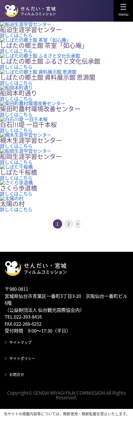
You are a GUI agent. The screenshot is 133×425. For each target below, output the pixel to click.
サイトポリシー (22, 358)
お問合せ (16, 374)
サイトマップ (20, 342)
